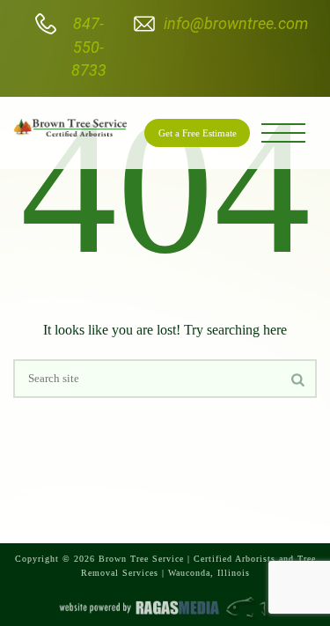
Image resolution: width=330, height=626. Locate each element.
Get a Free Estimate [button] (197, 133)
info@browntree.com (236, 23)
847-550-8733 (88, 46)
